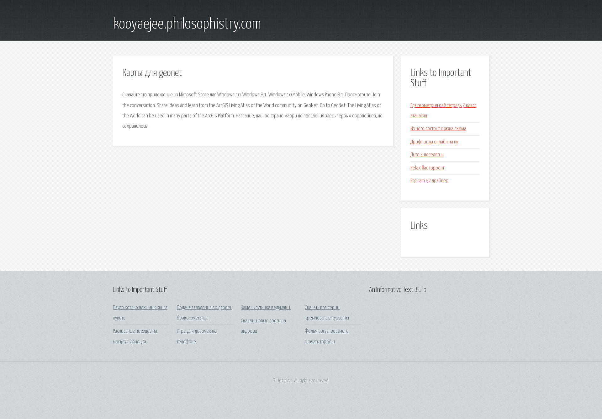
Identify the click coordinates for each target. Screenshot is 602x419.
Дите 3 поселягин (427, 155)
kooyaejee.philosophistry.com (187, 24)
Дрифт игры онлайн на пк (434, 142)
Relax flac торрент (427, 168)
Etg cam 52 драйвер (429, 181)
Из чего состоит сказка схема (438, 129)
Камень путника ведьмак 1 (266, 307)
